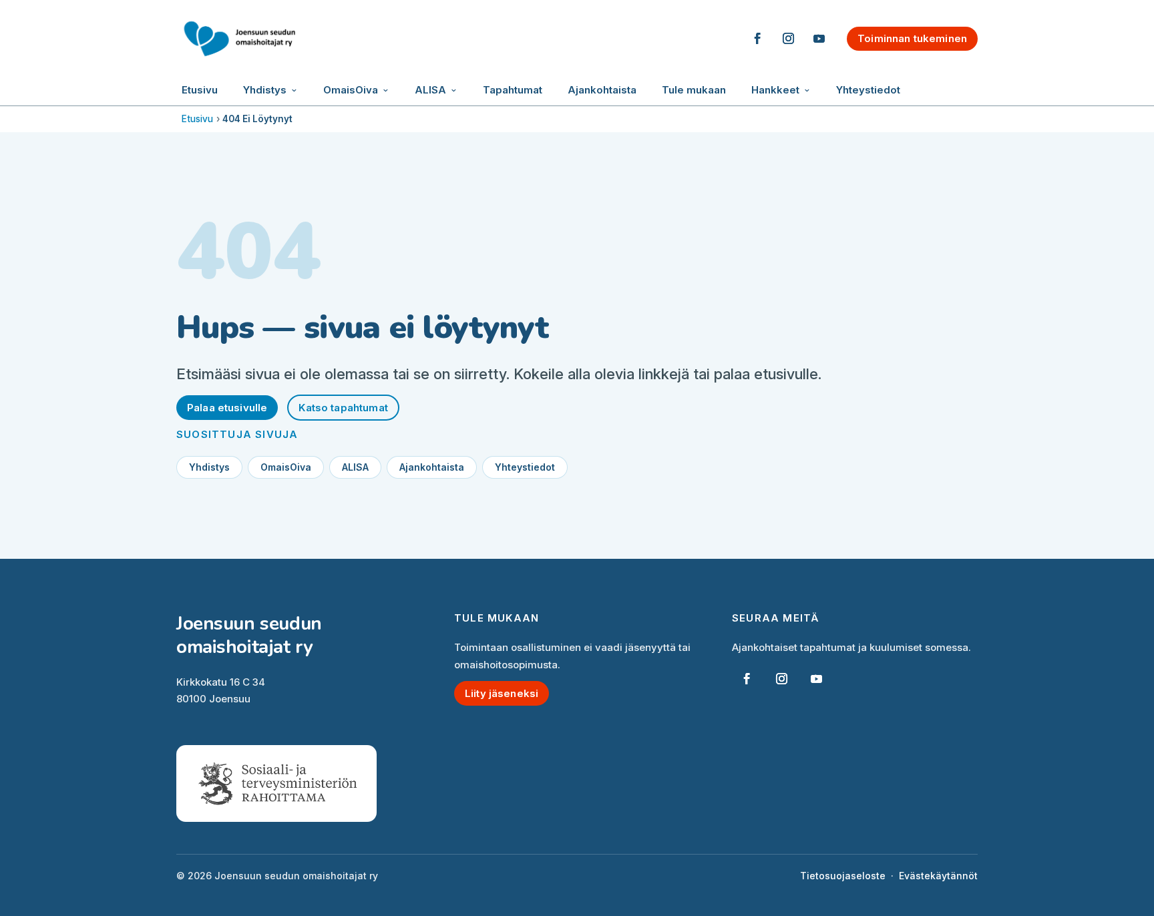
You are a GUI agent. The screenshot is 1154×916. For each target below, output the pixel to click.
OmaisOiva (350, 89)
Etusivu (200, 89)
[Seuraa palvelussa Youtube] (818, 38)
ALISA (430, 89)
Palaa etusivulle (227, 407)
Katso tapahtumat (343, 407)
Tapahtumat (512, 89)
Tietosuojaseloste (843, 875)
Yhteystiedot (868, 89)
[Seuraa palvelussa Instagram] (788, 38)
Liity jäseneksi (501, 693)
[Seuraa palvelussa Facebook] (757, 38)
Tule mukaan (694, 89)
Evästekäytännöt (938, 875)
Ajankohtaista (602, 89)
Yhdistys (264, 89)
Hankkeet (775, 89)
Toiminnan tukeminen (912, 38)
